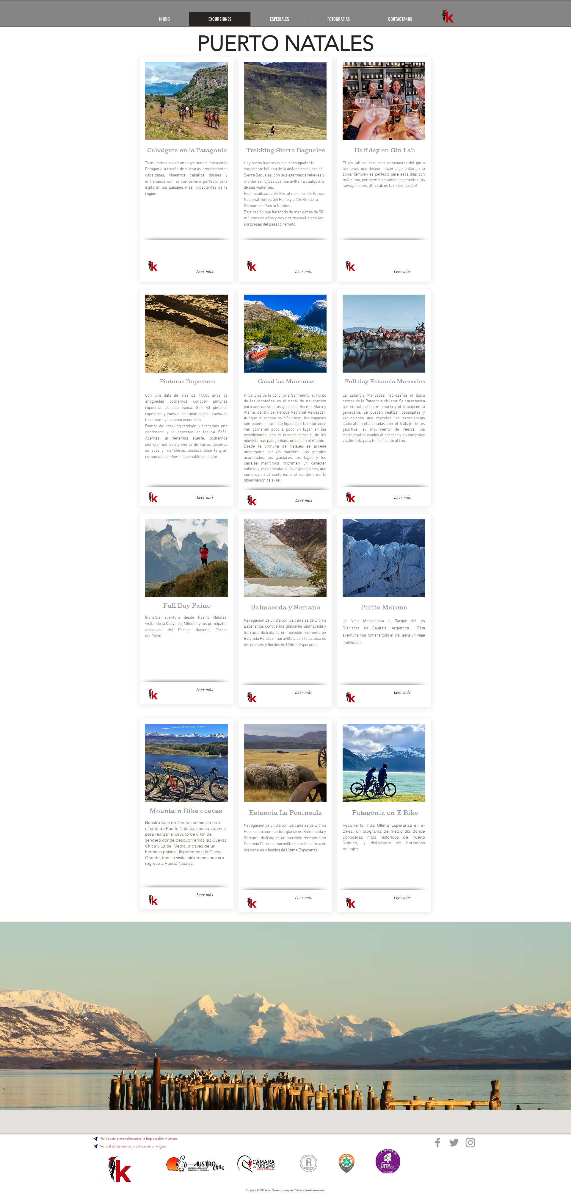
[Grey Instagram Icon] (470, 1142)
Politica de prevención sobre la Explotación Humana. (139, 1138)
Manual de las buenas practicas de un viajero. (133, 1146)
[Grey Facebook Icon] (437, 1142)
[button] (95, 1146)
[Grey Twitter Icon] (454, 1142)
